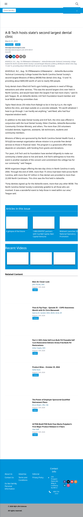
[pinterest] (17, 56)
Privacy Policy (37, 477)
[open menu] (6, 4)
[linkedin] (14, 56)
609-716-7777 (56, 493)
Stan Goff (35, 429)
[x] (68, 481)
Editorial (35, 474)
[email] (20, 56)
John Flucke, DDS (38, 284)
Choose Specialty (8, 10)
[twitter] (10, 56)
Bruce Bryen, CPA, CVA (40, 405)
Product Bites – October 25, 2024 (46, 367)
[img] (41, 4)
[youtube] (72, 481)
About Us (8, 474)
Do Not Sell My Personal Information (11, 486)
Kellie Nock (36, 370)
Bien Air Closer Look (40, 282)
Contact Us (9, 477)
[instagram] (68, 485)
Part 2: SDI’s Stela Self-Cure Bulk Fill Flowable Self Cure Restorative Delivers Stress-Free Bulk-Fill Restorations (53, 342)
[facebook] (7, 56)
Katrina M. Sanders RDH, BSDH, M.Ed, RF (47, 313)
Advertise (22, 474)
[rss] (75, 481)
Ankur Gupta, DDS (38, 348)
